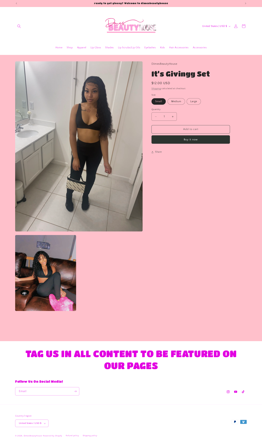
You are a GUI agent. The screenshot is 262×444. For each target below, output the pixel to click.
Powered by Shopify (52, 436)
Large (193, 101)
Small (158, 101)
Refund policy (72, 436)
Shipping (156, 89)
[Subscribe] (75, 391)
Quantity (156, 109)
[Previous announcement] (16, 3)
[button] (19, 26)
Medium (176, 101)
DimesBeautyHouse (33, 436)
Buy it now (191, 139)
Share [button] (158, 152)
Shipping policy (90, 436)
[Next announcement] (246, 3)
